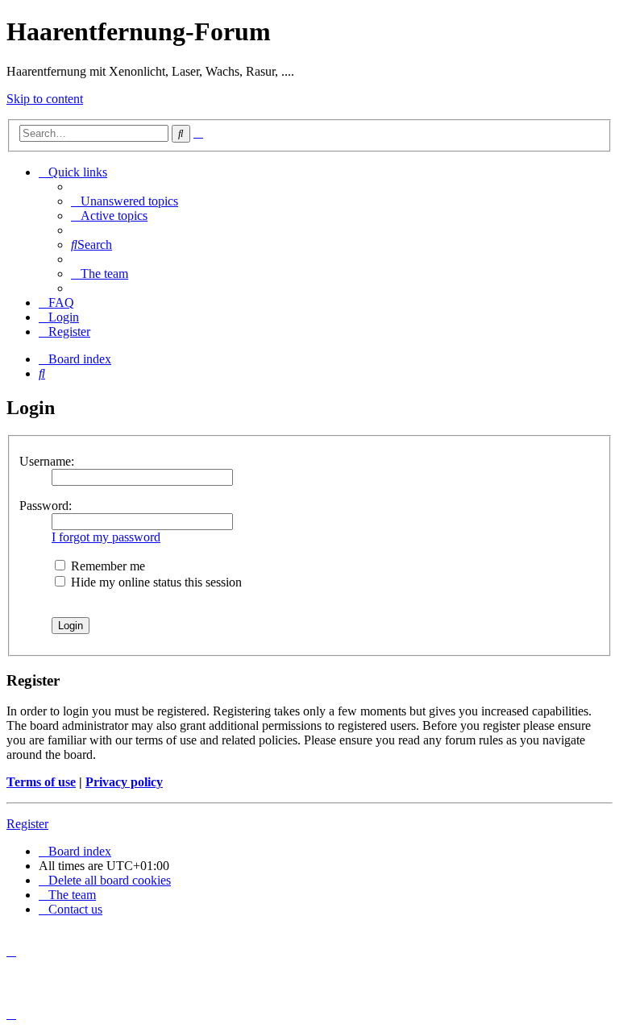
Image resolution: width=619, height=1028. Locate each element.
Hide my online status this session (155, 582)
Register (27, 824)
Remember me (106, 566)
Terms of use (41, 782)
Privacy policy (124, 782)
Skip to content (44, 99)
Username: (46, 461)
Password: (45, 505)
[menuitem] (124, 201)
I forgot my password (106, 537)
